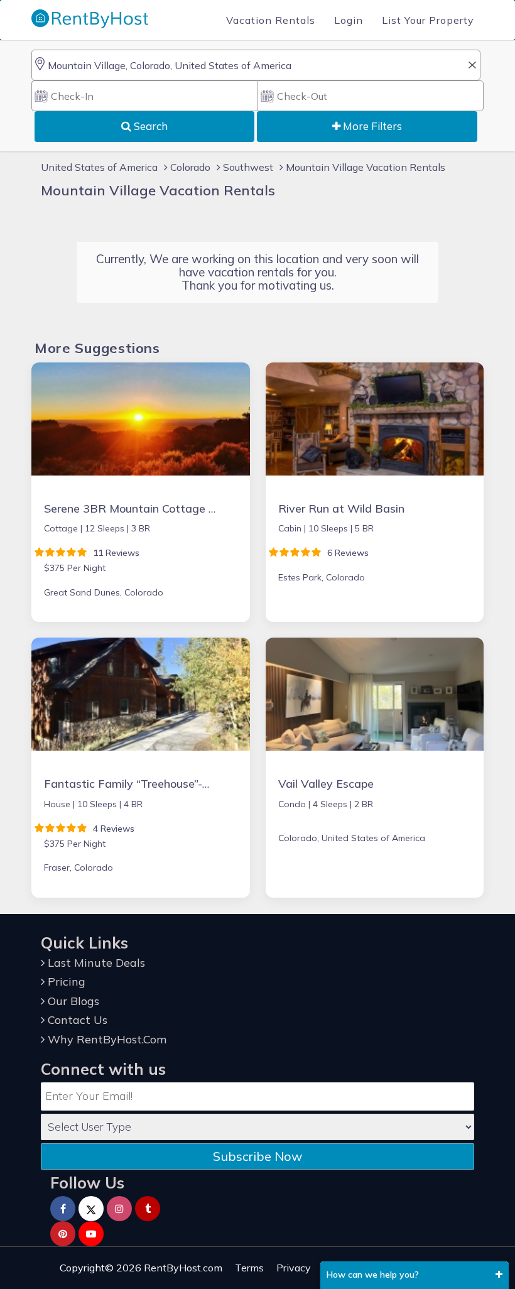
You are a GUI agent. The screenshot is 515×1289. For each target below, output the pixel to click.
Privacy (293, 1267)
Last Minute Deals (95, 962)
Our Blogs (72, 1001)
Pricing (65, 981)
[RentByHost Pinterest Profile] (62, 1233)
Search (149, 126)
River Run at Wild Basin (341, 508)
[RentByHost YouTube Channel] (91, 1233)
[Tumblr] (147, 1208)
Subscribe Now (257, 1156)
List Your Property (428, 20)
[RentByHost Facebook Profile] (62, 1208)
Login (348, 20)
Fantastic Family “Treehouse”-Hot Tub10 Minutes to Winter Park (214, 783)
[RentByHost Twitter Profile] (91, 1208)
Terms (249, 1267)
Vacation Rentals (270, 20)
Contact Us (76, 1020)
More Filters (371, 126)
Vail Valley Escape (326, 783)
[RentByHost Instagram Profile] (119, 1208)
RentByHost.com (183, 1267)
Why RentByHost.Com (105, 1039)
